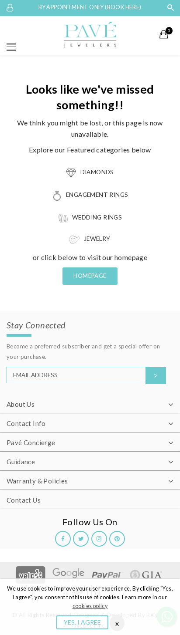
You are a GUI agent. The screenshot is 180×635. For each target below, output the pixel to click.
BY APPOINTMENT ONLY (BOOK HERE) (89, 7)
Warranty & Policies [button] (37, 481)
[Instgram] (99, 539)
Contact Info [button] (26, 423)
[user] (11, 8)
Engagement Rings (96, 194)
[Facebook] (63, 539)
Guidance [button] (21, 462)
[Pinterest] (117, 539)
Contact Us (24, 500)
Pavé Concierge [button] (31, 442)
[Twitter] (81, 539)
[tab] (90, 404)
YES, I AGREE (82, 622)
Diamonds (96, 172)
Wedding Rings (96, 217)
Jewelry (96, 238)
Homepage (89, 275)
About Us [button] (21, 404)
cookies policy (90, 606)
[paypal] (107, 574)
